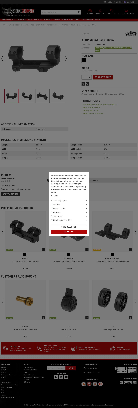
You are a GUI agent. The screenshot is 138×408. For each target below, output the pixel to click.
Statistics (56, 204)
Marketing (56, 212)
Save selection (69, 226)
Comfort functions (59, 208)
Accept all (69, 231)
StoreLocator (57, 216)
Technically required (60, 200)
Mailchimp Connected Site (62, 220)
